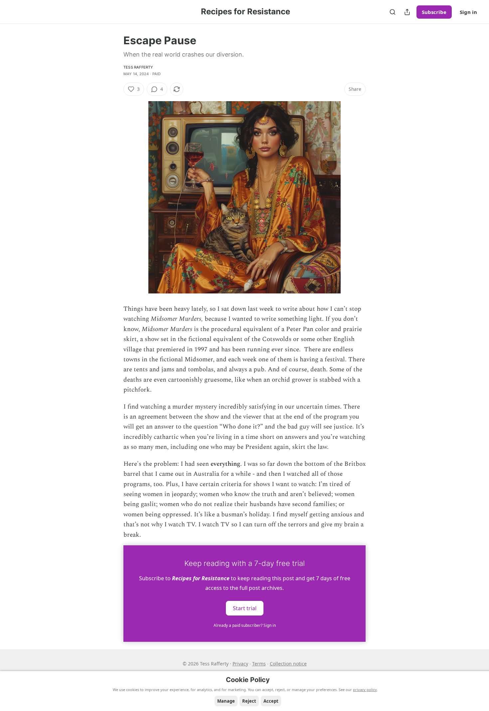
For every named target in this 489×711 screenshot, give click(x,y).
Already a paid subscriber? (245, 625)
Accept (270, 701)
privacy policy (365, 689)
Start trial (244, 608)
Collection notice (288, 663)
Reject (249, 701)
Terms (259, 663)
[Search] (392, 12)
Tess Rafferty (138, 67)
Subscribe (434, 12)
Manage (226, 701)
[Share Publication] (407, 12)
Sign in (468, 12)
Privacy (240, 663)
